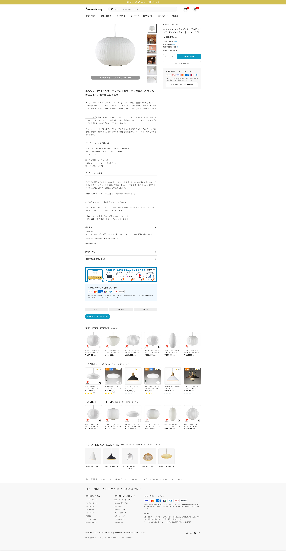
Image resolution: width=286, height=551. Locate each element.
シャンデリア (89, 513)
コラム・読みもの (120, 513)
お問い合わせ (119, 522)
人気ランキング (120, 516)
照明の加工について (121, 509)
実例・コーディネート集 (123, 500)
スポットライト (90, 506)
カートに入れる (188, 56)
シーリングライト (91, 500)
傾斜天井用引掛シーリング (95, 194)
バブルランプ (90, 117)
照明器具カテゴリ (91, 522)
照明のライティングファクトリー (98, 537)
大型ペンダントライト (171, 24)
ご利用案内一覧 (120, 519)
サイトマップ (141, 532)
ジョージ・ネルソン (93, 129)
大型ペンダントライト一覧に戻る (97, 316)
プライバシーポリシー (104, 532)
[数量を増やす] (172, 56)
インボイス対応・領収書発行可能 (183, 84)
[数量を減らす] (165, 56)
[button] (90, 51)
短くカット (91, 216)
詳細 (175, 41)
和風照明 (88, 516)
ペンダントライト (91, 503)
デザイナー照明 (90, 519)
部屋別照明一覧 (120, 506)
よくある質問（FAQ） (122, 503)
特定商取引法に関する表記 (124, 532)
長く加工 (90, 219)
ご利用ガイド (89, 532)
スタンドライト (90, 509)
